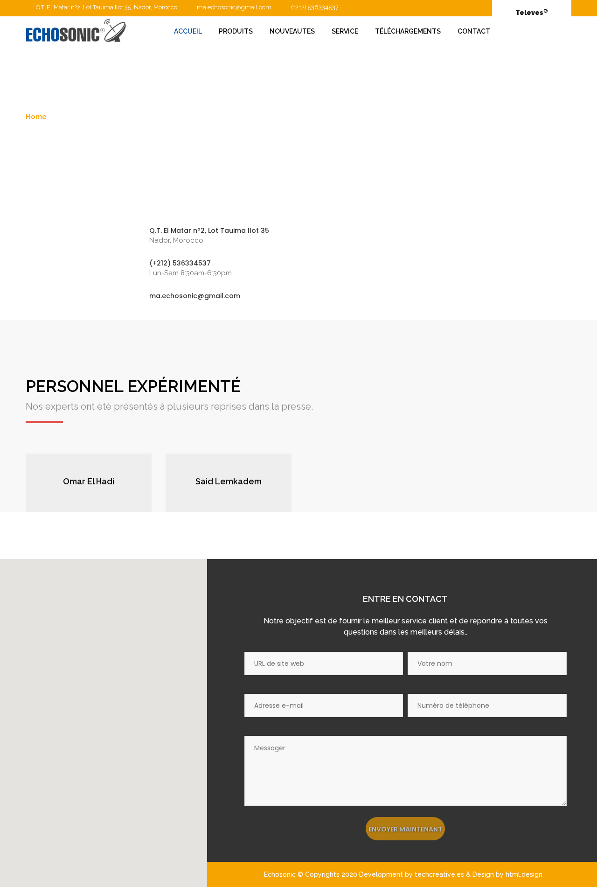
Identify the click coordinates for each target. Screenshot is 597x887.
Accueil (188, 31)
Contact (474, 31)
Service (345, 31)
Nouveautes (292, 31)
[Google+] (76, 496)
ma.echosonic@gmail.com (234, 7)
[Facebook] (64, 496)
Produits (236, 31)
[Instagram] (113, 496)
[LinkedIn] (101, 496)
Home (36, 116)
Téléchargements (408, 31)
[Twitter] (88, 496)
